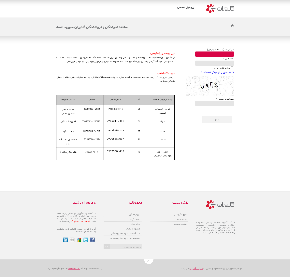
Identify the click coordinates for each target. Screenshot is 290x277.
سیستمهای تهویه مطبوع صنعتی (125, 238)
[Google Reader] (79, 240)
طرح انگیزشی (180, 214)
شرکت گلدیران (196, 268)
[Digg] (72, 240)
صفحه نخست (180, 224)
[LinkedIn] (65, 240)
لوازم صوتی (135, 224)
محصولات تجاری (133, 228)
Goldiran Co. (74, 268)
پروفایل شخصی (185, 7)
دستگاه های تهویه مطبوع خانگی (125, 233)
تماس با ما (181, 219)
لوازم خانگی (134, 214)
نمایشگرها (135, 219)
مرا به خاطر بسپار (222, 68)
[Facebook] (92, 240)
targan (101, 269)
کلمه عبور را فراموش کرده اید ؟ (217, 72)
